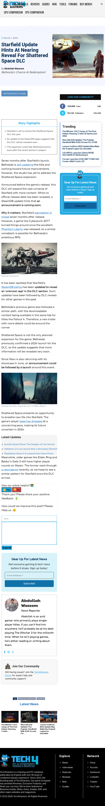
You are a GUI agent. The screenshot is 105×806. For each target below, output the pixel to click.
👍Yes (6, 489)
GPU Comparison (13, 12)
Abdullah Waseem (14, 68)
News (7, 4)
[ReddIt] (37, 104)
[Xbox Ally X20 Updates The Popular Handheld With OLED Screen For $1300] (29, 717)
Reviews (35, 4)
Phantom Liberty (12, 229)
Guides (46, 4)
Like (99, 106)
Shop (92, 762)
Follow (97, 113)
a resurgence (9, 469)
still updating (25, 164)
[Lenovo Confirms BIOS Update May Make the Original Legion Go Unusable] (48, 717)
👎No (16, 489)
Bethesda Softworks (26, 698)
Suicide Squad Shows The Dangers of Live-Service (29, 444)
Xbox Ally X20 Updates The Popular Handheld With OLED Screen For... (29, 729)
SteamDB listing (11, 287)
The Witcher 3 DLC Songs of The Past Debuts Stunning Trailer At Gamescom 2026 (79, 133)
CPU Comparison (34, 12)
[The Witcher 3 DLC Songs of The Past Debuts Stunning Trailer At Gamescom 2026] (10, 717)
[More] (44, 104)
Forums (73, 4)
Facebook (95, 772)
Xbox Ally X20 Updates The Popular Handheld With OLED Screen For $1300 (79, 141)
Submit (6, 547)
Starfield (40, 698)
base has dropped (31, 421)
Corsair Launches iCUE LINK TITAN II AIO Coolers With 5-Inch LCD (80, 160)
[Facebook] (19, 104)
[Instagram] (8, 652)
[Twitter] (25, 104)
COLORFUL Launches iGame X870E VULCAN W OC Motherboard (78, 154)
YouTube (94, 786)
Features (66, 772)
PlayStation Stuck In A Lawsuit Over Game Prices (28, 453)
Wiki (54, 4)
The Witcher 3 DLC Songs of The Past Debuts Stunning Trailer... (9, 728)
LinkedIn (94, 776)
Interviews (67, 767)
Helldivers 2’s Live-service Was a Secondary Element (30, 448)
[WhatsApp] (31, 104)
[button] (101, 4)
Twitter (93, 781)
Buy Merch (86, 4)
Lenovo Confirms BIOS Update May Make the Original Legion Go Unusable (47, 729)
